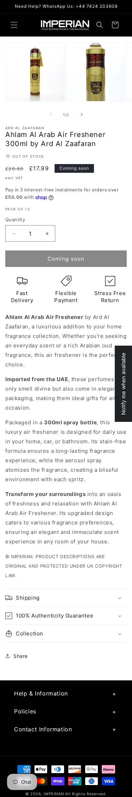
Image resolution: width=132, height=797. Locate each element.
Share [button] (20, 656)
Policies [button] (25, 711)
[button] (14, 25)
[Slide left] (50, 114)
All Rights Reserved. (86, 793)
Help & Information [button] (41, 693)
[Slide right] (81, 114)
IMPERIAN (54, 793)
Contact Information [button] (43, 729)
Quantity (15, 219)
